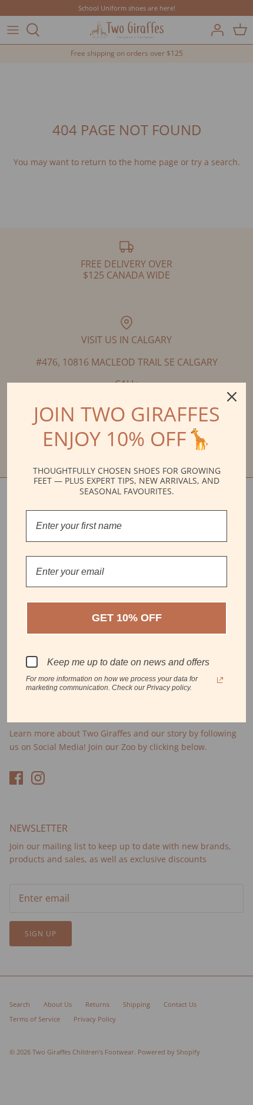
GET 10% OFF (127, 618)
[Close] (232, 397)
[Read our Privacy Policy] (220, 680)
